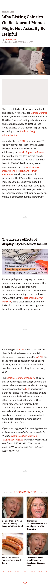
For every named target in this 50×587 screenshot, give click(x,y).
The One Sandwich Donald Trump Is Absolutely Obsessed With (36, 561)
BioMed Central (39, 112)
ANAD (39, 357)
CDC (22, 141)
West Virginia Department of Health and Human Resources (20, 171)
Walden (20, 349)
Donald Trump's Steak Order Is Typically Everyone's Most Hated (12, 524)
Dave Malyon (10, 39)
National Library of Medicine (21, 377)
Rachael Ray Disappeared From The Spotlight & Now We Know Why (37, 525)
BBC (27, 389)
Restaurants (8, 12)
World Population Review (31, 152)
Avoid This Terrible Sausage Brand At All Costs (11, 560)
